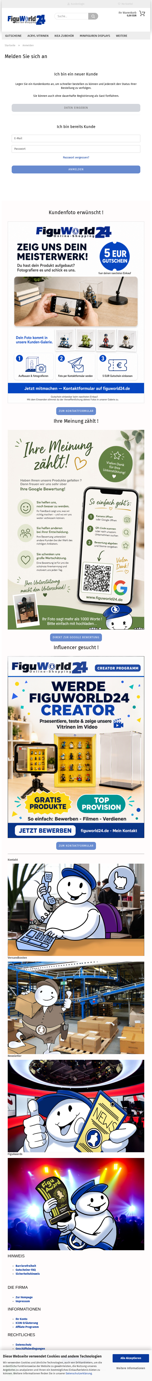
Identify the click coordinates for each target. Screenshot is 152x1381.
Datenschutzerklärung (79, 1373)
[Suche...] (93, 16)
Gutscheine (13, 36)
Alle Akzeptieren (131, 1358)
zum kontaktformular (76, 411)
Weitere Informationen (130, 1368)
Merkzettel (126, 4)
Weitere (121, 36)
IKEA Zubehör (64, 36)
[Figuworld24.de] (26, 20)
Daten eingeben (76, 107)
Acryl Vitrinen (38, 36)
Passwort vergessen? (76, 157)
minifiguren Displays (95, 36)
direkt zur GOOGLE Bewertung (76, 637)
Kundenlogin (77, 4)
